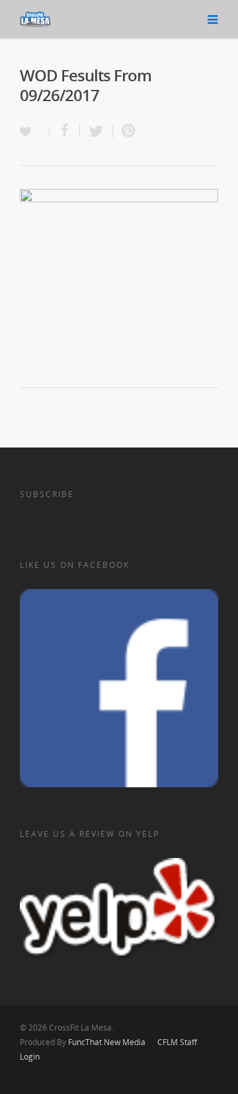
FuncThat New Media (106, 1042)
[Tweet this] (96, 131)
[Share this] (65, 131)
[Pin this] (125, 131)
